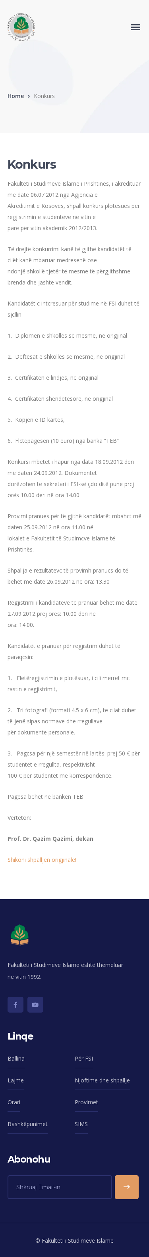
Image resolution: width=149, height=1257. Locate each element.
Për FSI (84, 1058)
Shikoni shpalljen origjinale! (42, 859)
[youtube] (35, 1005)
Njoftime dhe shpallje (102, 1080)
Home (16, 96)
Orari (14, 1102)
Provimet (86, 1102)
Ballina (16, 1058)
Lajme (16, 1080)
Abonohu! (127, 1187)
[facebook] (15, 1005)
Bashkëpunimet (28, 1124)
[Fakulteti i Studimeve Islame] (21, 26)
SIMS (81, 1124)
